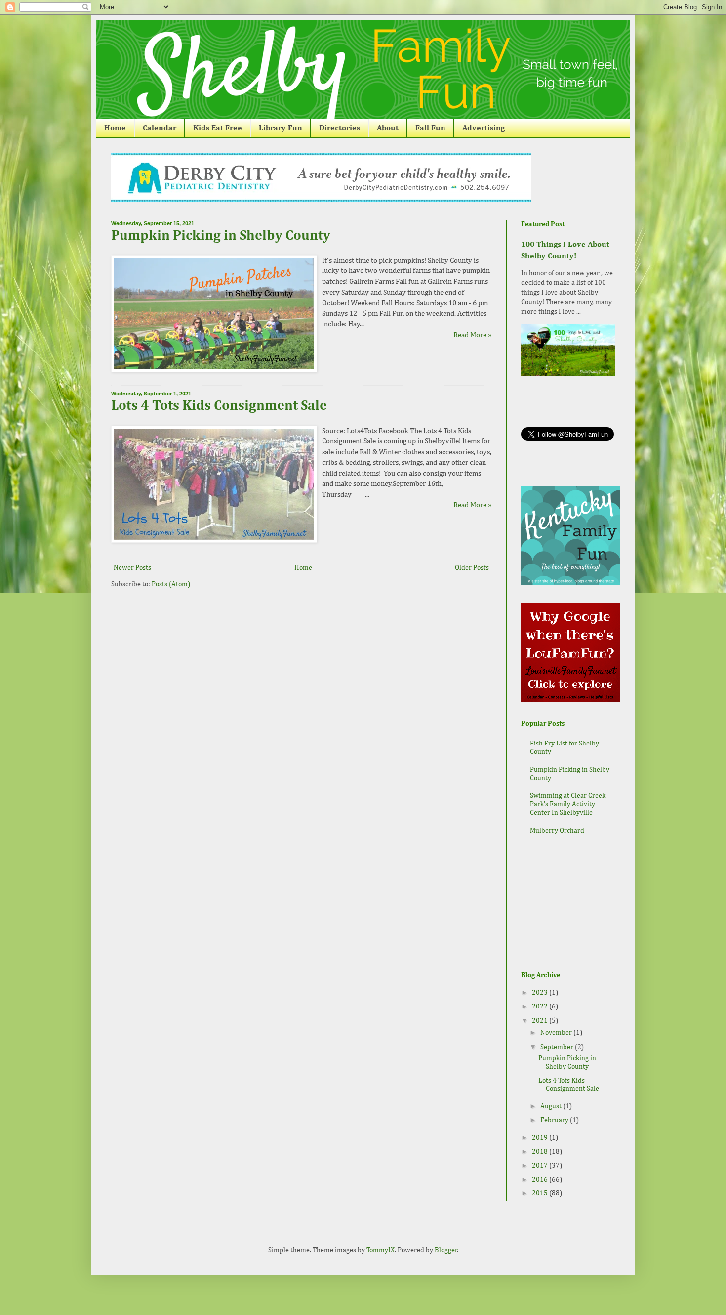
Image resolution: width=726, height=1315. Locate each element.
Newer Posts (132, 567)
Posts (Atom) (171, 584)
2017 (540, 1165)
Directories (339, 128)
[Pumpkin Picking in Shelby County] (214, 370)
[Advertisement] (570, 904)
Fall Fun (430, 128)
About (388, 128)
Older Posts (472, 567)
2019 (540, 1137)
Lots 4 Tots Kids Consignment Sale (219, 406)
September (557, 1047)
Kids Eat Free (217, 128)
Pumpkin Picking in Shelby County (220, 236)
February (555, 1120)
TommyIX (380, 1250)
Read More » (472, 335)
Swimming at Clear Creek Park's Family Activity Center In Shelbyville (567, 804)
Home (115, 128)
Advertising (483, 128)
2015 (540, 1193)
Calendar (159, 128)
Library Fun (280, 128)
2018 (540, 1151)
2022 (540, 1006)
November (556, 1032)
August (551, 1106)
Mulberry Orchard (557, 830)
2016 (540, 1179)
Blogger (446, 1250)
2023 (540, 992)
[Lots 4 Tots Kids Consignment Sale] (214, 540)
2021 (540, 1020)
